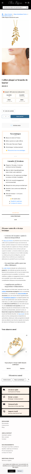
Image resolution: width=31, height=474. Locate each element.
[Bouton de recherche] (27, 7)
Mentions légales (6, 460)
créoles (4, 291)
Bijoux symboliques (19, 379)
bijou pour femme (8, 240)
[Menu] (2, 2)
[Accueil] (2, 14)
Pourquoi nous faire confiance (10, 447)
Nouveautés (5, 423)
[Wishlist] (26, 2)
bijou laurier (21, 314)
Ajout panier (19, 116)
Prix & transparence (7, 450)
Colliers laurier (7, 379)
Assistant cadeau (6, 435)
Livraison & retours (16, 203)
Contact (4, 439)
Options (22, 368)
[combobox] (14, 7)
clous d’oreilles (22, 293)
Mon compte (5, 437)
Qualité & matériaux (16, 201)
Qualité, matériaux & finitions (10, 448)
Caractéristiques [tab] (15, 216)
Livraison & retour (7, 452)
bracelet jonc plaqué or (10, 297)
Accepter (11, 471)
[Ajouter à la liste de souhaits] (26, 335)
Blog (3, 427)
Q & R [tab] (15, 219)
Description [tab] (15, 212)
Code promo (5, 425)
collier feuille (7, 268)
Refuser (20, 471)
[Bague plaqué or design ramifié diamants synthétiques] (15, 346)
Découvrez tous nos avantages (16, 150)
